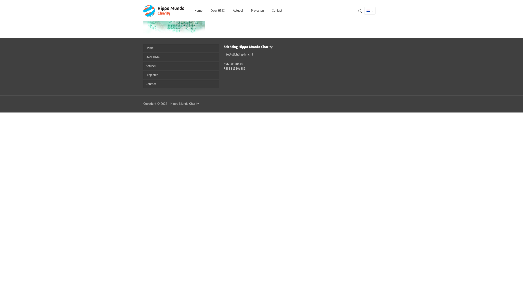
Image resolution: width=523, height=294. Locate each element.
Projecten (152, 75)
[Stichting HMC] (163, 11)
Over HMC (153, 57)
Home (150, 48)
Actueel (151, 66)
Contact (151, 84)
